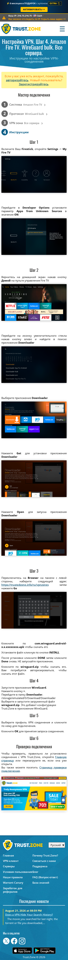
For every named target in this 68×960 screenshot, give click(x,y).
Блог (35, 872)
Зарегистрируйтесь (33, 84)
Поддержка (39, 866)
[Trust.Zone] (21, 29)
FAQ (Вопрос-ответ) (45, 877)
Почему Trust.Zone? (45, 855)
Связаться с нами (44, 861)
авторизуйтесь (17, 80)
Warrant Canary (13, 882)
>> (37, 19)
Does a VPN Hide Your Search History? (29, 914)
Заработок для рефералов (12, 889)
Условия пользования (17, 872)
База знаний (40, 882)
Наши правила (13, 877)
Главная (8, 855)
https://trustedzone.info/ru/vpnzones (25, 584)
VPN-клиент (11, 861)
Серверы (9, 866)
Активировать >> (34, 9)
